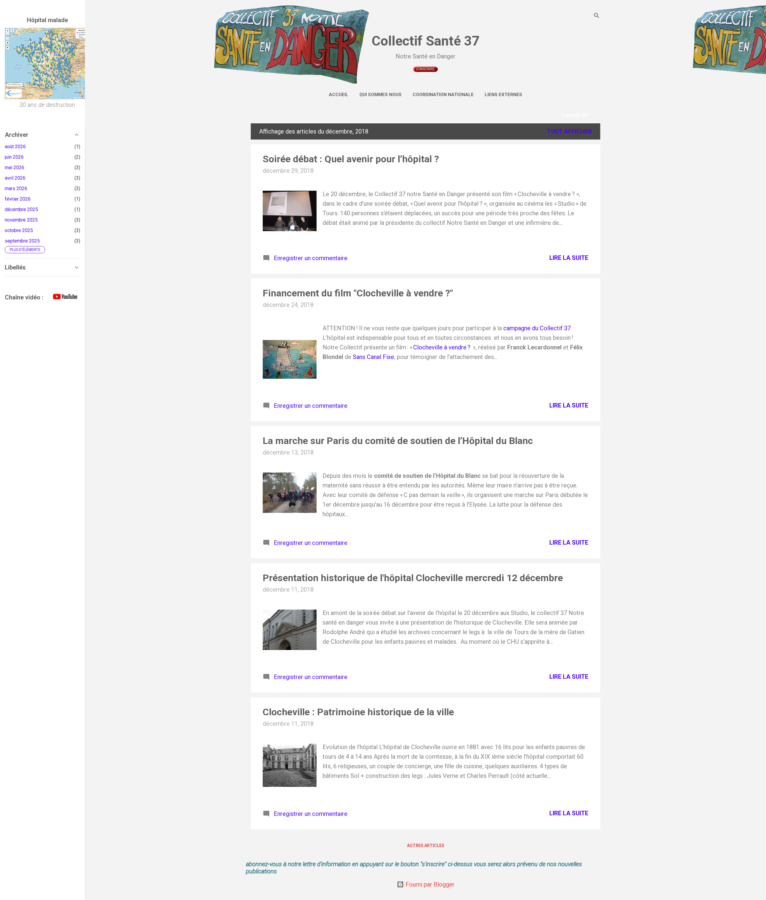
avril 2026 (15, 178)
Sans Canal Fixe (373, 356)
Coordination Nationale (443, 94)
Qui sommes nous (380, 94)
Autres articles (425, 845)
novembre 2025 (21, 220)
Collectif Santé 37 (426, 41)
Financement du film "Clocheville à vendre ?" (358, 293)
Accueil (338, 94)
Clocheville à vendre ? (442, 347)
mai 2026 (14, 167)
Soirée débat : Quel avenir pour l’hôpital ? (351, 159)
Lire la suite (568, 257)
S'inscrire (425, 69)
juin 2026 (14, 157)
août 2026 (15, 146)
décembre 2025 (21, 209)
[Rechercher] (596, 16)
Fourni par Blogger (429, 884)
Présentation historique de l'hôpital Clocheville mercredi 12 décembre (413, 578)
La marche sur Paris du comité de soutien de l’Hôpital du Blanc (398, 440)
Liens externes (503, 94)
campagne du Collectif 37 (537, 328)
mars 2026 (16, 188)
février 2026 (18, 199)
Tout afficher (569, 131)
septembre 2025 (22, 241)
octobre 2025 (19, 230)
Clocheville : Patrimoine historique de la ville (358, 712)
